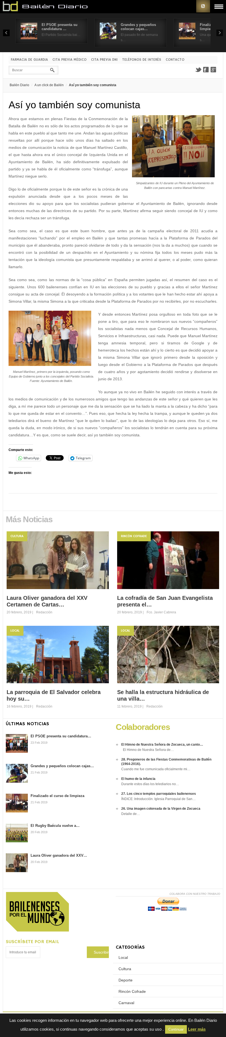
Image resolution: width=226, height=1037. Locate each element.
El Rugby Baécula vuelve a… (55, 826)
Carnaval (126, 1003)
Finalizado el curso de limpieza (57, 796)
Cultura (16, 536)
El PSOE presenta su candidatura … (59, 27)
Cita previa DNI (104, 59)
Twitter (198, 70)
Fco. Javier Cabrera (161, 612)
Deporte (126, 980)
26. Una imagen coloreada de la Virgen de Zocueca (160, 809)
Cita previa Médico (69, 59)
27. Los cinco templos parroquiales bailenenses (158, 794)
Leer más (197, 1029)
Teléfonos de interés (141, 59)
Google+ (213, 70)
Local (15, 631)
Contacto (175, 59)
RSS (203, 6)
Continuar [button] (176, 1029)
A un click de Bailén (49, 85)
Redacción (44, 612)
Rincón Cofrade (134, 536)
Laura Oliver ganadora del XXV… (59, 855)
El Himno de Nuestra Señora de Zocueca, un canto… (162, 744)
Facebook (206, 70)
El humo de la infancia (138, 779)
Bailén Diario (19, 85)
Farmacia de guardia (29, 59)
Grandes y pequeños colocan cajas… (138, 27)
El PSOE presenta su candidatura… (61, 736)
